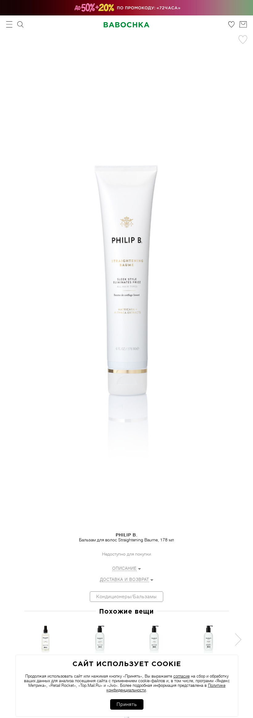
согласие (181, 676)
